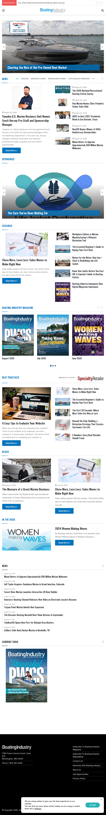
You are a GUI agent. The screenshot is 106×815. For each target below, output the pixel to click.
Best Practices (10, 377)
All (17, 79)
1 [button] (51, 366)
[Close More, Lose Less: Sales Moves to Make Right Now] (26, 244)
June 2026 (77, 358)
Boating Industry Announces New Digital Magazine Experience (87, 285)
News (5, 79)
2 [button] (53, 365)
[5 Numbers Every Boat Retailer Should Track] (62, 437)
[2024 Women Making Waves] (26, 538)
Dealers (25, 79)
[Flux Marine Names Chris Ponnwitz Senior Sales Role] (62, 102)
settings (38, 809)
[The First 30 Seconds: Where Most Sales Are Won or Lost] (62, 412)
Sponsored (8, 159)
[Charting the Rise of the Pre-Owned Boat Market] (53, 46)
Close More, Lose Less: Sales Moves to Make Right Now (24, 262)
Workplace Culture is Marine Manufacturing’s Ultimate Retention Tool (85, 237)
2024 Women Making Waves (71, 528)
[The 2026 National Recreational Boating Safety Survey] (62, 89)
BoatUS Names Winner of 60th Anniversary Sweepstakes (86, 131)
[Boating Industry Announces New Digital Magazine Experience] (62, 292)
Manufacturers (38, 79)
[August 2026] (18, 335)
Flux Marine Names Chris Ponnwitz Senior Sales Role (88, 105)
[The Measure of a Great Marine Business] (26, 470)
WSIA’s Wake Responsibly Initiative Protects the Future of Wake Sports (50, 213)
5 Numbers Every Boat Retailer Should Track (86, 436)
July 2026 (41, 358)
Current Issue (10, 642)
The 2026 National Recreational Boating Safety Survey (87, 92)
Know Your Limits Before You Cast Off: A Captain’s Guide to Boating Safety (88, 274)
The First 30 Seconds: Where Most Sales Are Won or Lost (85, 412)
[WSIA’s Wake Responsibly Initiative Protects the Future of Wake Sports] (53, 192)
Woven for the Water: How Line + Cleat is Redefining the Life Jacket (87, 260)
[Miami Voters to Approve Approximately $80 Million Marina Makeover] (62, 141)
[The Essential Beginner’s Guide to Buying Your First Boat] (62, 249)
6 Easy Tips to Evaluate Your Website (23, 423)
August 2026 (23, 3)
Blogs (5, 452)
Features (7, 226)
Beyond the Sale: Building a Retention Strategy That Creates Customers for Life (88, 424)
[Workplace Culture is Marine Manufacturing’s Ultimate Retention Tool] (62, 236)
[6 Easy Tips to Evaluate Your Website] (26, 403)
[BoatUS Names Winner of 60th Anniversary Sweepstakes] (62, 128)
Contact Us (78, 761)
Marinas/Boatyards (57, 79)
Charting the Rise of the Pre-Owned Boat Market (37, 67)
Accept (93, 805)
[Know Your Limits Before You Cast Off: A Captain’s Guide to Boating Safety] (62, 273)
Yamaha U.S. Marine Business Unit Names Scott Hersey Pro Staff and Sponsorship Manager (26, 120)
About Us (77, 770)
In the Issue (8, 519)
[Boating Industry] (53, 10)
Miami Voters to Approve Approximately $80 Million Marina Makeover (87, 145)
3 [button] (55, 365)
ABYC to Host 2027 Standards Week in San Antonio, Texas (86, 118)
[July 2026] (53, 335)
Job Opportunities (80, 774)
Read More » (11, 150)
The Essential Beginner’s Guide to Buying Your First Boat (88, 248)
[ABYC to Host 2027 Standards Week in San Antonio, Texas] (62, 115)
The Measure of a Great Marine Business (26, 489)
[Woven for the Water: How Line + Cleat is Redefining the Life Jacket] (62, 261)
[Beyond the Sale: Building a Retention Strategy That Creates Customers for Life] (62, 424)
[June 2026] (88, 335)
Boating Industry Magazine (17, 307)
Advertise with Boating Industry (87, 765)
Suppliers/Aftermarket (79, 79)
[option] (53, 46)
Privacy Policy (79, 778)
